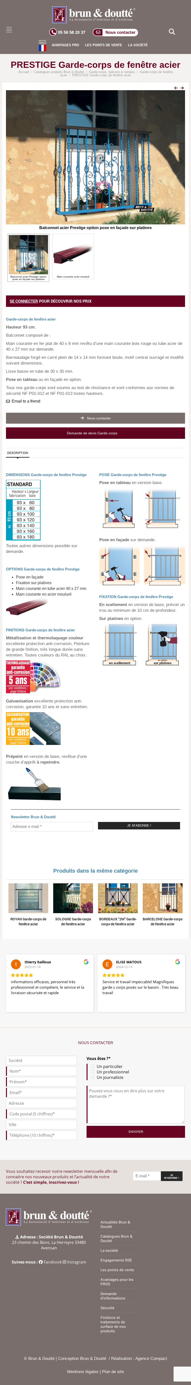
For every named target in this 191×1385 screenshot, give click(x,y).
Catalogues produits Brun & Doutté (59, 72)
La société (138, 45)
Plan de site (113, 1371)
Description (17, 452)
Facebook (53, 1262)
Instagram (76, 1262)
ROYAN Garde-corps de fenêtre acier (28, 921)
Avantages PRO (65, 45)
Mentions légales (82, 1371)
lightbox (94, 154)
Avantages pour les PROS (117, 1281)
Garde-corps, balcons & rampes (112, 72)
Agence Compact (151, 1358)
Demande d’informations (112, 1296)
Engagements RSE (116, 1260)
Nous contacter (98, 418)
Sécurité (107, 1307)
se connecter (24, 301)
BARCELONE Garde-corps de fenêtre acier (163, 921)
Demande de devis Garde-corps (92, 433)
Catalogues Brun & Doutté (116, 1238)
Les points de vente (103, 45)
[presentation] (9, 160)
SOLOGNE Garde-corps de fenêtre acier (73, 921)
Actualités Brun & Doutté (115, 1224)
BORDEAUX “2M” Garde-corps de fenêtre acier (118, 921)
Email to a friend (26, 401)
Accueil (23, 72)
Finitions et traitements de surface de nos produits (113, 1324)
